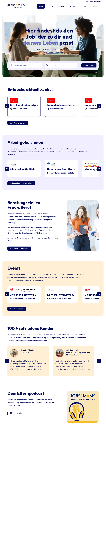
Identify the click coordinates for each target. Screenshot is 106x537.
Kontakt (73, 6)
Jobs (51, 6)
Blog (84, 6)
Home (41, 6)
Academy (95, 6)
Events (61, 6)
